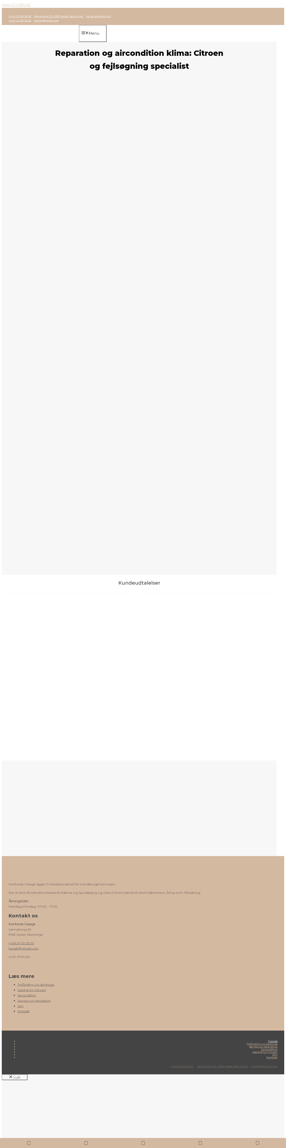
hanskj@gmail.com (98, 16)
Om (20, 1006)
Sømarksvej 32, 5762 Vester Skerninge (59, 16)
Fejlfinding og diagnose (35, 985)
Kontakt (23, 1011)
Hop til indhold (16, 5)
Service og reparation (34, 1001)
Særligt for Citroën (31, 990)
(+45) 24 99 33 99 (20, 16)
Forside (273, 1041)
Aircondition (26, 995)
